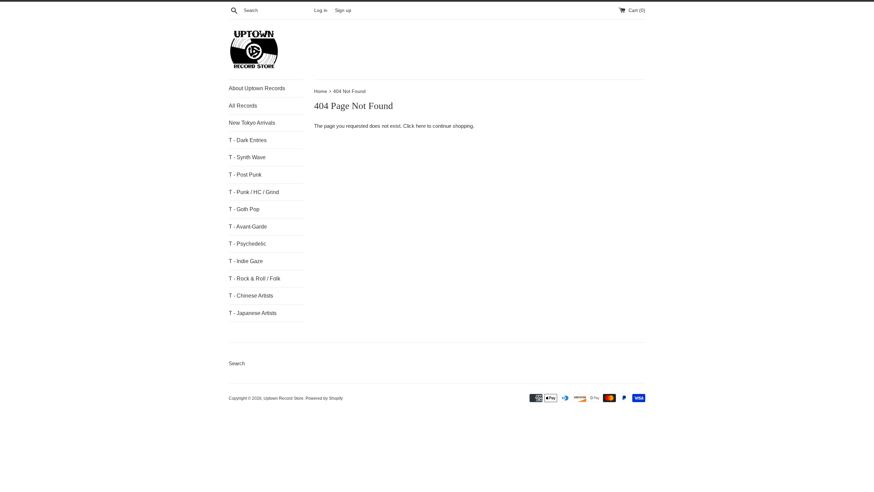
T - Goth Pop (244, 209)
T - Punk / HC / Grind (254, 192)
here (421, 126)
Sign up (343, 10)
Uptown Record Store (284, 398)
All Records (243, 106)
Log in (320, 10)
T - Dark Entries (248, 140)
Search (237, 363)
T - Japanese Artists (253, 313)
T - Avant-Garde (248, 227)
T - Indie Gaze (246, 261)
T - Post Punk (245, 175)
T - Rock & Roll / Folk (254, 279)
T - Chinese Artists (251, 296)
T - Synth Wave (247, 157)
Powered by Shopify (324, 398)
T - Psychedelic (247, 244)
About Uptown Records (257, 88)
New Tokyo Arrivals (252, 123)
